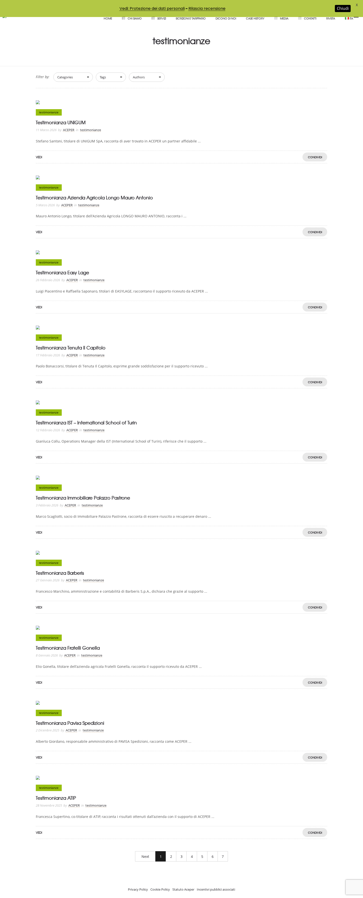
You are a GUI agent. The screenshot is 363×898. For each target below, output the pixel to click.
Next (145, 856)
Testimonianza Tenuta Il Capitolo (70, 347)
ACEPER (68, 130)
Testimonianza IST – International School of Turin (86, 422)
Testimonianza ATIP (56, 797)
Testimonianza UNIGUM (61, 122)
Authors (139, 77)
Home (108, 18)
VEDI (39, 157)
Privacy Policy (138, 889)
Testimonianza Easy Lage (62, 272)
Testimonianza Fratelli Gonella (68, 647)
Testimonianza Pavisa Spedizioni (70, 723)
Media (284, 18)
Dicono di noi (226, 18)
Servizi (161, 18)
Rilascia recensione (206, 8)
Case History (255, 18)
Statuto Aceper (183, 889)
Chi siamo (135, 18)
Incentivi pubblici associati (216, 889)
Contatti (310, 18)
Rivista (330, 18)
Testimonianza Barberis (60, 573)
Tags (103, 77)
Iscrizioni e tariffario (191, 18)
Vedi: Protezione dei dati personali (152, 8)
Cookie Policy (160, 889)
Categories (65, 77)
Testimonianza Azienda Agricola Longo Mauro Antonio (94, 197)
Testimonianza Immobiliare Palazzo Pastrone (83, 497)
